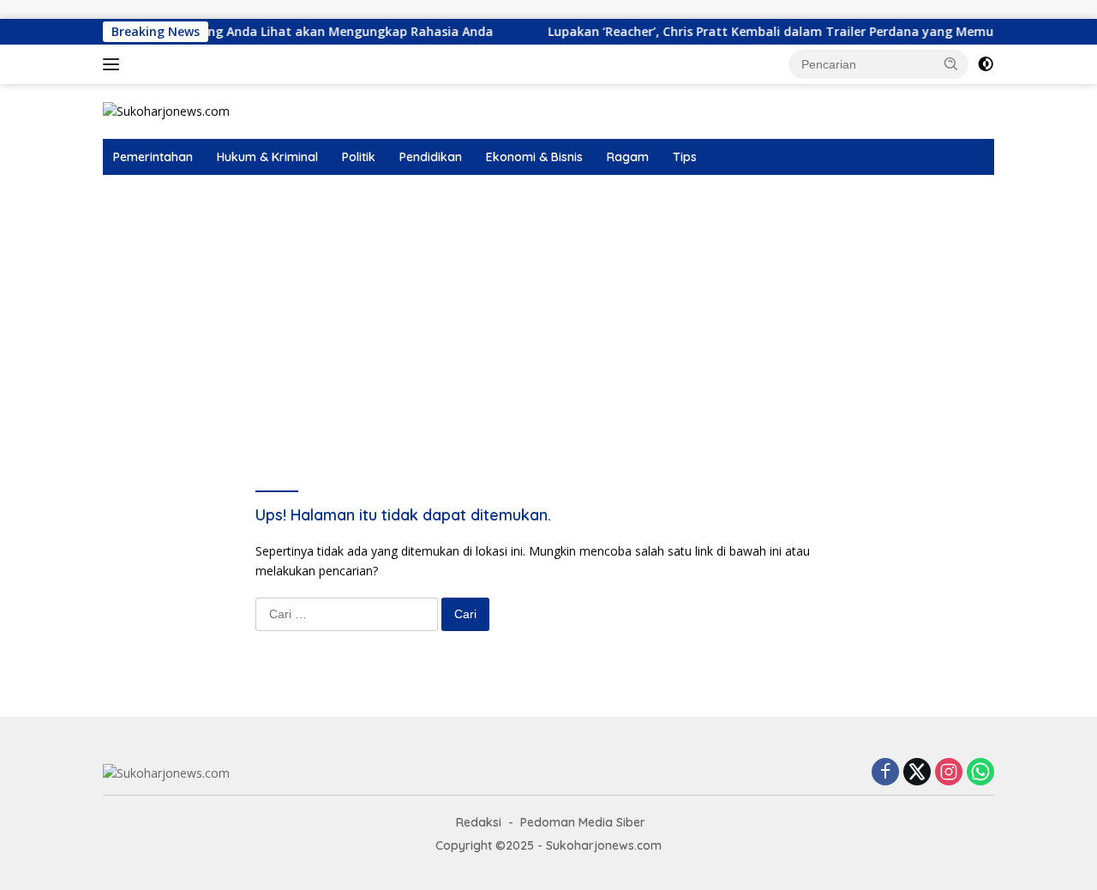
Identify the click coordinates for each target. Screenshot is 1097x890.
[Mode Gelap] (985, 64)
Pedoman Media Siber (582, 822)
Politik (358, 157)
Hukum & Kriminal (267, 157)
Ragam (628, 157)
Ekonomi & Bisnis (534, 157)
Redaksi (478, 822)
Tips (685, 157)
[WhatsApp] (980, 773)
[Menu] (114, 64)
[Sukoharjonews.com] (166, 110)
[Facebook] (885, 773)
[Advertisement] (548, 303)
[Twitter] (917, 773)
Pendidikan (430, 157)
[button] (951, 63)
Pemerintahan (153, 157)
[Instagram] (948, 773)
